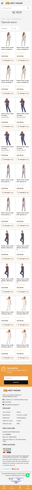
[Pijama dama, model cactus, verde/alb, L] (7, 39)
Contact (19, 421)
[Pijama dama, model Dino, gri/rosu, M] (23, 171)
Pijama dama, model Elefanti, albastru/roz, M (23, 247)
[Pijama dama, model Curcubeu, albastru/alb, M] (23, 105)
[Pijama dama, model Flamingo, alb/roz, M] (23, 303)
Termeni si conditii (22, 415)
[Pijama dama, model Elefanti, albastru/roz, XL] (23, 270)
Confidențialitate (21, 418)
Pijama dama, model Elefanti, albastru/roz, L (7, 247)
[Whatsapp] (28, 475)
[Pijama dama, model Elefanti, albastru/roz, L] (7, 237)
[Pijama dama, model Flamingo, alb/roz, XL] (23, 336)
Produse (12, 488)
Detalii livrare (6, 415)
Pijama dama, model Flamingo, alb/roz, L (7, 313)
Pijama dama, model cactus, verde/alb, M (23, 48)
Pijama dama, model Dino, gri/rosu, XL (23, 213)
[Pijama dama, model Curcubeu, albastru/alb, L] (7, 105)
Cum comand (6, 412)
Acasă (3, 19)
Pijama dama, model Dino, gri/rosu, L (7, 180)
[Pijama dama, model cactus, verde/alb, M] (23, 39)
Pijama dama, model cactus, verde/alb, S (7, 81)
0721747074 (7, 402)
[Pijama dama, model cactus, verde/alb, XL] (23, 72)
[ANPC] (16, 478)
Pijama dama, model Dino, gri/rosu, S (7, 213)
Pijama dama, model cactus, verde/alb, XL (23, 81)
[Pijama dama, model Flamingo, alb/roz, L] (7, 303)
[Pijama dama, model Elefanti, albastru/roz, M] (23, 237)
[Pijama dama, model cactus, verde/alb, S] (7, 72)
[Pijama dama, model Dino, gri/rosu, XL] (23, 204)
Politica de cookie (8, 421)
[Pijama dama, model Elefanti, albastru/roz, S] (7, 270)
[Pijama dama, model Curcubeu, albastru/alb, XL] (23, 138)
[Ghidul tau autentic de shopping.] (7, 469)
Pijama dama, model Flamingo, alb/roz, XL (23, 346)
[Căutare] (28, 8)
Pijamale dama (17, 19)
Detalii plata (6, 418)
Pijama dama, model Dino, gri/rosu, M (23, 180)
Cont (20, 488)
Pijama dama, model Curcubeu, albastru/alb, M (23, 115)
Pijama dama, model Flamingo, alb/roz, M (23, 313)
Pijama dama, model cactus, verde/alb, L (7, 48)
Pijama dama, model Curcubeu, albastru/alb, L (7, 115)
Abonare (16, 382)
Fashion (9, 19)
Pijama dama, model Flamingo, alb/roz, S (7, 346)
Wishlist (28, 488)
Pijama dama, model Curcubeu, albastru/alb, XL (23, 148)
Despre (19, 412)
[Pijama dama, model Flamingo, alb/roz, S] (7, 336)
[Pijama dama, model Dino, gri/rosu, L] (7, 171)
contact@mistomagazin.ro (11, 404)
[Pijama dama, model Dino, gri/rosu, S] (7, 204)
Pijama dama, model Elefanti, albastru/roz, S (7, 280)
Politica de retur (7, 423)
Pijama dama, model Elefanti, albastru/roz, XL (23, 280)
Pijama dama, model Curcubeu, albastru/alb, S (7, 148)
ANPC (18, 423)
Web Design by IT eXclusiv (19, 475)
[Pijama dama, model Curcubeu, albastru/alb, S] (7, 138)
